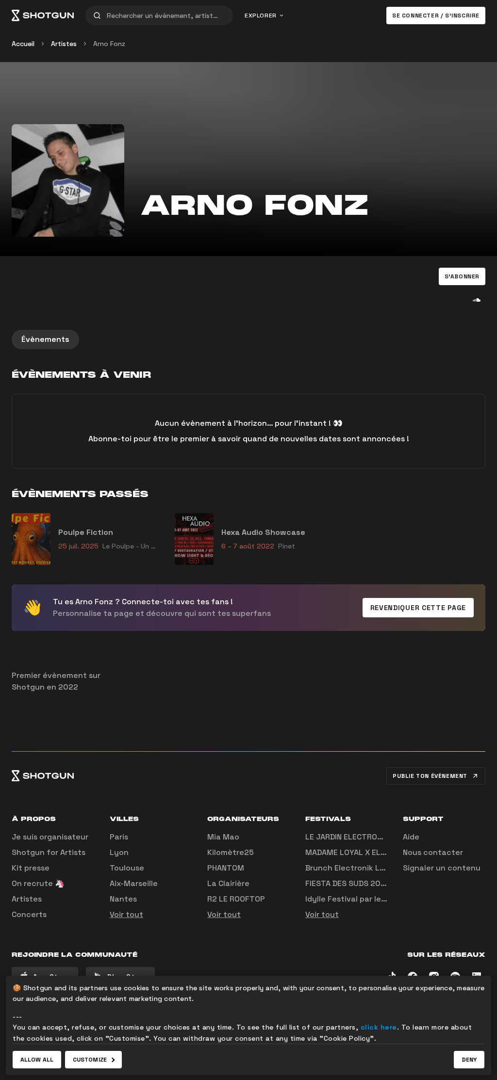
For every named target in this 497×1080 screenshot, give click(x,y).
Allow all (36, 1060)
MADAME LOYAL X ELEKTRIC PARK (366, 852)
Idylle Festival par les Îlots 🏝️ (360, 899)
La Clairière (228, 883)
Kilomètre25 (230, 852)
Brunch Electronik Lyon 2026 (360, 868)
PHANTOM (225, 868)
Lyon (119, 852)
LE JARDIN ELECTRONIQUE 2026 (363, 837)
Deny (469, 1060)
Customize (90, 1060)
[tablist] (248, 339)
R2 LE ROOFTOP (236, 899)
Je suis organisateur (50, 837)
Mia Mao (223, 837)
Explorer (261, 15)
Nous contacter (433, 852)
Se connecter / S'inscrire (436, 15)
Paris (119, 837)
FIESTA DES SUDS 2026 (347, 883)
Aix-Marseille (134, 883)
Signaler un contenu (441, 868)
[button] (462, 276)
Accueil (23, 43)
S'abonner (462, 276)
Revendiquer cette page (418, 607)
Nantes (123, 899)
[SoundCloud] (476, 299)
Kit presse (31, 868)
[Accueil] (43, 15)
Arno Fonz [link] (109, 43)
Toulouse (127, 868)
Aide (411, 837)
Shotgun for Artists (48, 852)
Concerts (29, 914)
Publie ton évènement (430, 776)
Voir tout (126, 914)
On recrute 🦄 (38, 883)
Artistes (64, 43)
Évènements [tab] (45, 339)
